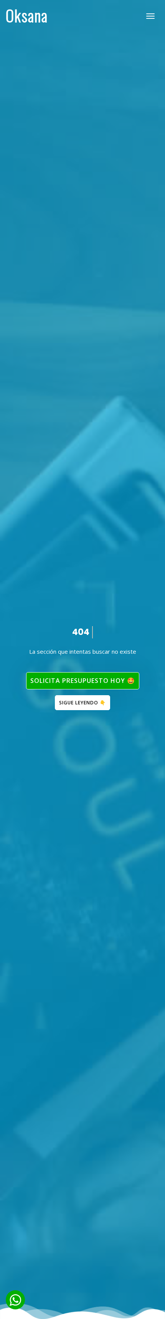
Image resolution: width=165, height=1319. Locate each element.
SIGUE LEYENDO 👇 (82, 702)
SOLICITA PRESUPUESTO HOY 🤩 (82, 680)
